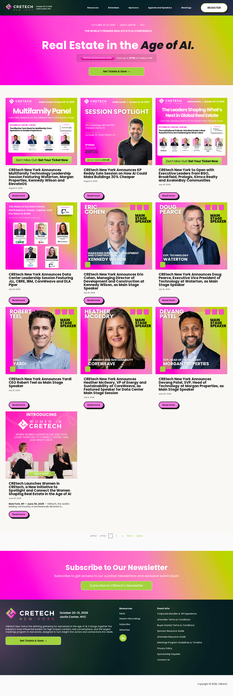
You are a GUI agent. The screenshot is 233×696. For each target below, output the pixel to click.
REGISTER (214, 8)
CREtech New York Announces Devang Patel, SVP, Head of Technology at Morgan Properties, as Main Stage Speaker (191, 384)
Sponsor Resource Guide (170, 631)
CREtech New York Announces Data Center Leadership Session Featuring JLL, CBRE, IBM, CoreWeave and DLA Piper (41, 279)
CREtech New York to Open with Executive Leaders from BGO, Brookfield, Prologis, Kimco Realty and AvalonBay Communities (188, 175)
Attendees (113, 7)
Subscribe (124, 624)
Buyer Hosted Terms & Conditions (175, 625)
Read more (18, 195)
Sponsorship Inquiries (168, 654)
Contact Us (163, 659)
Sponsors (134, 7)
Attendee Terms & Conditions (173, 619)
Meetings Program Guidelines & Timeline (179, 642)
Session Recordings (129, 618)
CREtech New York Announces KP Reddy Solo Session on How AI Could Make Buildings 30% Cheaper (115, 173)
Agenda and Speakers (160, 7)
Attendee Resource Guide (171, 636)
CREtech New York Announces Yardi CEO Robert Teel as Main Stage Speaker (40, 382)
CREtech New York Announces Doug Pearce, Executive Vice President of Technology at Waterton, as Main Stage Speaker (190, 279)
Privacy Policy (164, 648)
